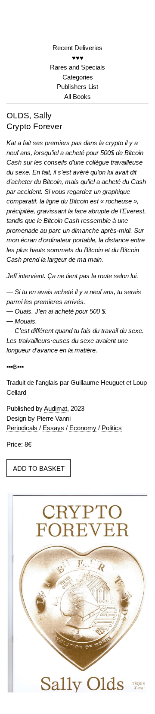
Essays (53, 428)
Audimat (55, 408)
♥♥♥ (78, 57)
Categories (77, 77)
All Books (77, 96)
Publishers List (77, 86)
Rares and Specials (77, 67)
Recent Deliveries (77, 47)
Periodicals (21, 428)
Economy (82, 428)
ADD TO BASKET (39, 468)
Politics (112, 428)
